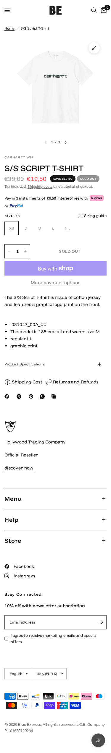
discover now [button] (19, 467)
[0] (103, 10)
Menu (13, 498)
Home (9, 28)
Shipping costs (40, 186)
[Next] (66, 142)
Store (12, 540)
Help (11, 519)
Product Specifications (24, 364)
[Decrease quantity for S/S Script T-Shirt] (9, 251)
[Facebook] (8, 396)
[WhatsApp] (43, 396)
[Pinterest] (32, 396)
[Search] (94, 10)
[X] (20, 396)
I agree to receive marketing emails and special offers (53, 638)
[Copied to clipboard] (54, 396)
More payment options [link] (55, 282)
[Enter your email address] (101, 622)
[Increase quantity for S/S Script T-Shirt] (25, 251)
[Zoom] (94, 48)
